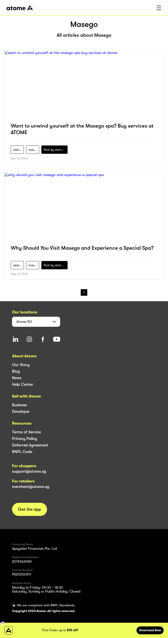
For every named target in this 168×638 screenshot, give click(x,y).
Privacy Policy (24, 438)
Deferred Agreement (30, 445)
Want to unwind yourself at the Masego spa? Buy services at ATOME (82, 129)
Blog (16, 371)
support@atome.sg (29, 471)
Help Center (22, 384)
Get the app (29, 509)
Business (19, 405)
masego (33, 149)
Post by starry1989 (56, 149)
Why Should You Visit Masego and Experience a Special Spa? (82, 248)
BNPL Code (22, 452)
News (16, 378)
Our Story (21, 365)
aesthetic (18, 149)
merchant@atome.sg (30, 486)
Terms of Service (26, 432)
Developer (21, 411)
